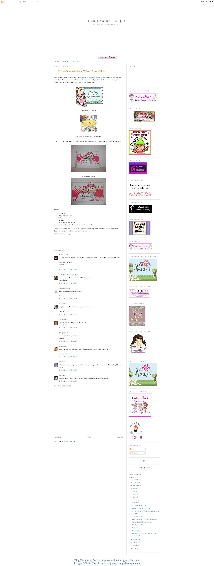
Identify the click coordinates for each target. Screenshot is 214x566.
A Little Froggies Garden (139, 505)
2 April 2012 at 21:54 (68, 370)
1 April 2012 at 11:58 (68, 270)
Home (57, 61)
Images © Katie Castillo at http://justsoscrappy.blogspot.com (107, 563)
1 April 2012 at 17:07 (68, 314)
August (135, 488)
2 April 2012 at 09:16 (68, 357)
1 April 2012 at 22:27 (68, 341)
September (136, 485)
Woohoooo (135, 502)
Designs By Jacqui (107, 21)
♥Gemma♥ (62, 254)
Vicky (61, 304)
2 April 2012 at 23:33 (68, 381)
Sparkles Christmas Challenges (92, 77)
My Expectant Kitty (138, 525)
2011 (133, 549)
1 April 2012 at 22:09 (68, 328)
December (136, 480)
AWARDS (65, 61)
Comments (134, 453)
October (135, 482)
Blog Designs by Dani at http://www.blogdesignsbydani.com (107, 560)
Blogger (147, 468)
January (135, 545)
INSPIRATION (75, 61)
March (135, 539)
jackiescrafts (63, 288)
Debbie (61, 319)
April (134, 500)
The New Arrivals (137, 516)
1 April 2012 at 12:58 (68, 283)
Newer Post (57, 437)
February (136, 542)
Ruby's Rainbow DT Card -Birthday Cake (144, 519)
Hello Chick (136, 528)
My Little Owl (136, 531)
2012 (133, 477)
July (134, 491)
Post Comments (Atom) (69, 441)
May (134, 497)
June (134, 494)
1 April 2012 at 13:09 (68, 299)
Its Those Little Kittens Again (141, 508)
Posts (133, 449)
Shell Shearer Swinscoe (66, 275)
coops (61, 346)
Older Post (120, 437)
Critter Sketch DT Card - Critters (142, 522)
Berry (61, 375)
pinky (61, 362)
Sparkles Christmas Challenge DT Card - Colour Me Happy (82, 71)
